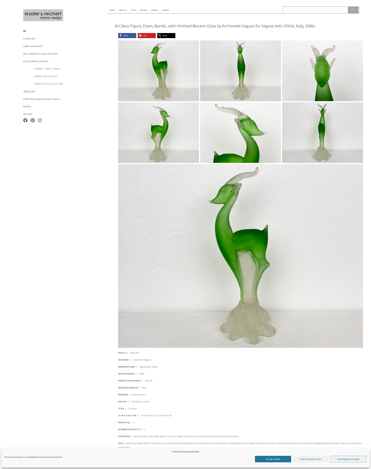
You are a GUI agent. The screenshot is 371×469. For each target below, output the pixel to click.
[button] (127, 35)
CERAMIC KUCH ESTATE (45, 76)
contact (165, 10)
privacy (144, 10)
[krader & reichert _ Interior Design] (43, 21)
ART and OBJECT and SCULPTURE (40, 53)
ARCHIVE (27, 114)
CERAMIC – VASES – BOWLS (47, 68)
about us (123, 10)
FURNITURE (29, 38)
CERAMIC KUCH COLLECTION (48, 83)
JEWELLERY (29, 91)
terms (133, 10)
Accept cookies (273, 459)
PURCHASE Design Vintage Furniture (41, 99)
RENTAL (27, 106)
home (112, 10)
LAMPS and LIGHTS (32, 46)
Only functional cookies (311, 459)
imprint (154, 10)
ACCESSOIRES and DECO (35, 61)
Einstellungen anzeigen (348, 459)
